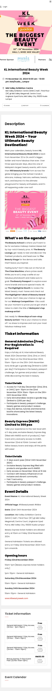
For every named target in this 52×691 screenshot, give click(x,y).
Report (26, 105)
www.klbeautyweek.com (16, 598)
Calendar (45, 105)
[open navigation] (50, 1)
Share (7, 105)
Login (4, 7)
